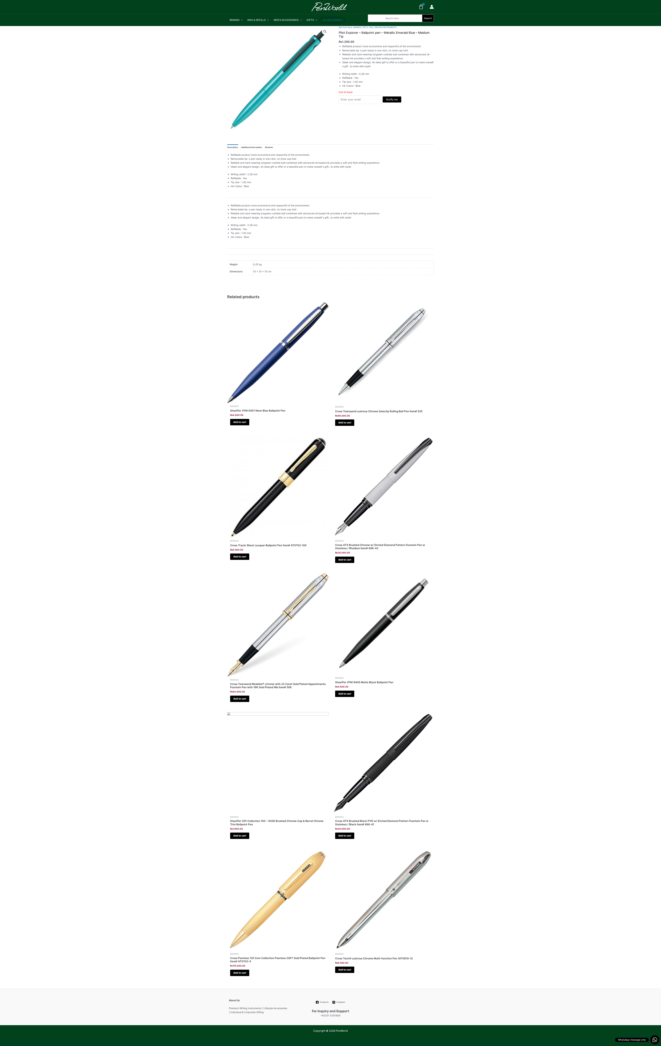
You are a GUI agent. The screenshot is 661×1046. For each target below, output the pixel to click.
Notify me (392, 99)
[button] (401, 24)
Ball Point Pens (345, 27)
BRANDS (234, 20)
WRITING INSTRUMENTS (386, 27)
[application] (241, 20)
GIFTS (310, 20)
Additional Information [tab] (251, 147)
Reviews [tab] (269, 147)
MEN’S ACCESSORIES (286, 20)
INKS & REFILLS (256, 20)
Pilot (371, 27)
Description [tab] (232, 147)
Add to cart (239, 422)
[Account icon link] (432, 7)
